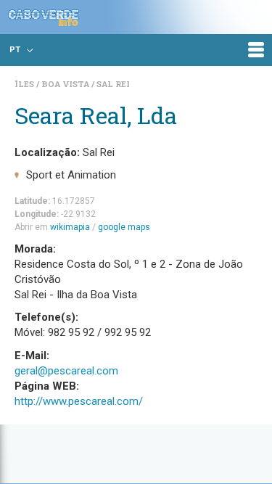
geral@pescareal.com (66, 370)
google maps (124, 227)
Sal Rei (113, 83)
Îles (25, 83)
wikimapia (70, 227)
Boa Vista (66, 83)
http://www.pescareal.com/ (79, 401)
